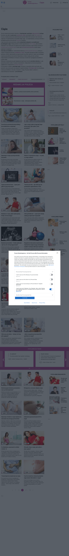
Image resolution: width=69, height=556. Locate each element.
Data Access (34, 302)
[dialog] (34, 278)
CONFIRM (24, 297)
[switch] (51, 275)
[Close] (58, 253)
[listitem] (34, 271)
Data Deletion (27, 302)
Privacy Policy (42, 302)
